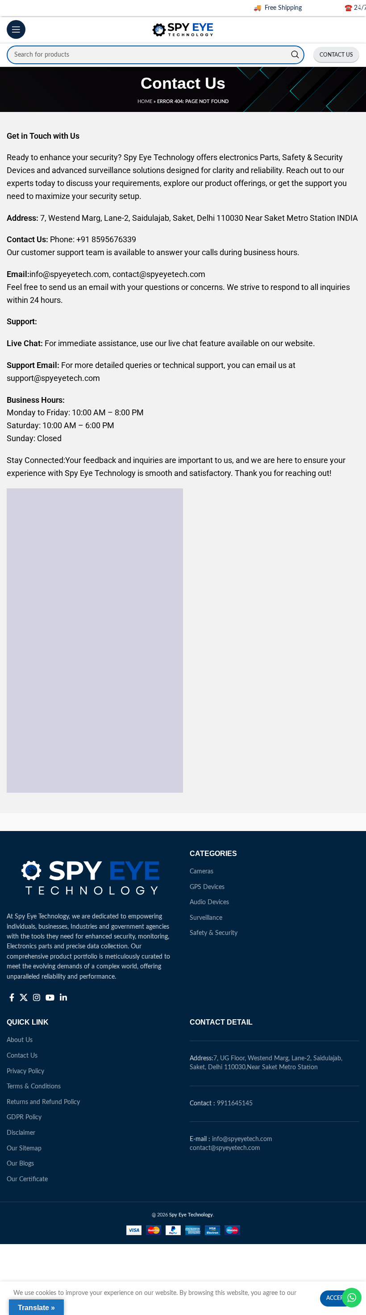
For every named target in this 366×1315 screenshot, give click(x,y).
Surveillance (206, 918)
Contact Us (22, 1056)
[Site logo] (183, 29)
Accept (336, 1298)
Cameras (201, 871)
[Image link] (91, 876)
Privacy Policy (25, 1071)
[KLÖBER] (315, 822)
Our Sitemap (24, 1148)
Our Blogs (20, 1164)
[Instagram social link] (36, 997)
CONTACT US (336, 55)
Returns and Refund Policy (43, 1102)
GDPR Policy (24, 1117)
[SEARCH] (295, 54)
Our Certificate (27, 1179)
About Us (20, 1040)
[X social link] (23, 997)
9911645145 (235, 1103)
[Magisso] (139, 822)
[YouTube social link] (50, 997)
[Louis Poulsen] (227, 822)
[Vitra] (51, 822)
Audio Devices (209, 902)
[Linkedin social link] (63, 997)
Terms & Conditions (34, 1086)
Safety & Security (213, 933)
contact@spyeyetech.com (225, 1148)
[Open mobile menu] (16, 29)
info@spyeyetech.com (242, 1139)
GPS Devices (207, 887)
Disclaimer (21, 1133)
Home (144, 101)
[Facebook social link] (12, 997)
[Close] (359, 6)
